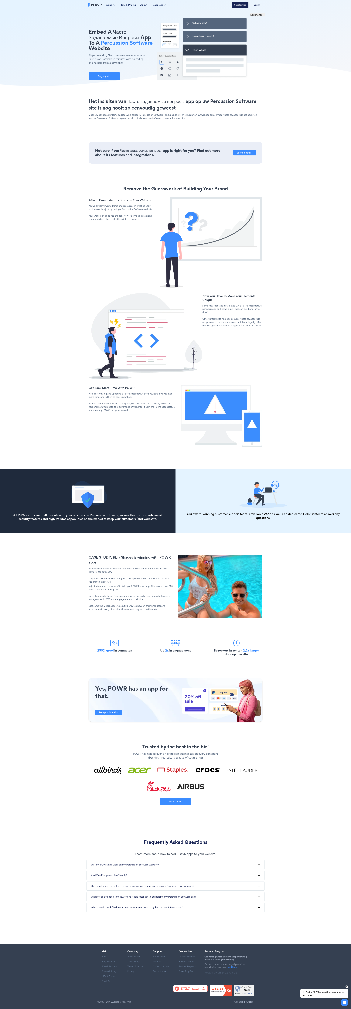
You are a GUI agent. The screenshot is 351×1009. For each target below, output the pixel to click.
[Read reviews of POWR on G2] (221, 990)
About (143, 5)
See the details (245, 152)
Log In (257, 4)
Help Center (311, 514)
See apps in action (108, 712)
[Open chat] (344, 1002)
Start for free (240, 4)
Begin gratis (104, 76)
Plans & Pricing (128, 5)
